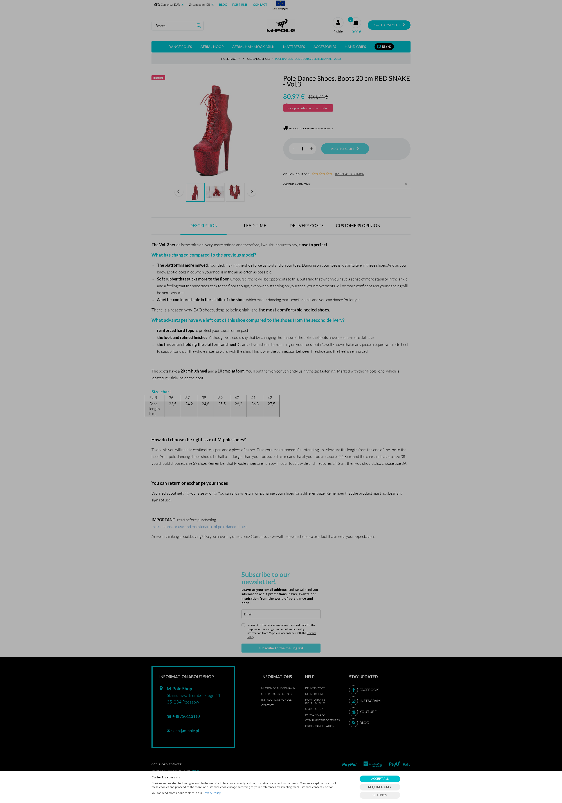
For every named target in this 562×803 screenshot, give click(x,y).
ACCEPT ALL (380, 778)
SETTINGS (380, 795)
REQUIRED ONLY (379, 787)
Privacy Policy (211, 793)
